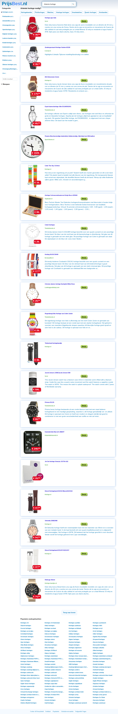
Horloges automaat (99, 703)
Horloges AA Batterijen (52, 623)
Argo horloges (49, 689)
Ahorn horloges (26, 639)
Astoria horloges (50, 700)
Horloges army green (100, 694)
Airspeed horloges (99, 639)
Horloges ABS (97, 625)
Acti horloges (73, 631)
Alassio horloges (98, 642)
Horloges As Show (99, 697)
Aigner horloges (74, 639)
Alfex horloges (49, 648)
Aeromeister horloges (52, 636)
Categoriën (6, 8)
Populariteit (56, 711)
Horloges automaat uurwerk (78, 703)
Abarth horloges (26, 625)
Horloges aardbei (74, 623)
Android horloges (98, 670)
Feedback (48, 711)
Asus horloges (73, 700)
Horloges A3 (25, 623)
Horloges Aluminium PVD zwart (55, 659)
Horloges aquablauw (75, 683)
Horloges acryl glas (27, 631)
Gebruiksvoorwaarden (67, 711)
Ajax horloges (25, 642)
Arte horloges (49, 697)
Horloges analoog (26, 667)
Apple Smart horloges (28, 683)
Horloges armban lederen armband (31, 694)
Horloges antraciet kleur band (102, 675)
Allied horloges (98, 650)
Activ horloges (97, 631)
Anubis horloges (98, 678)
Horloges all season (75, 650)
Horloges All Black (51, 650)
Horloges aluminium (51, 656)
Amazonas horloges (75, 661)
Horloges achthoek (75, 628)
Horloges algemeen (75, 648)
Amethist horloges (99, 661)
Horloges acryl (97, 628)
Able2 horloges (50, 625)
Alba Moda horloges (27, 645)
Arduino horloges (98, 686)
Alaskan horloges (74, 642)
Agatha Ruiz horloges (100, 636)
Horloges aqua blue (51, 683)
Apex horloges (25, 681)
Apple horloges (74, 681)
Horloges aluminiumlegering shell (103, 659)
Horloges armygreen (27, 697)
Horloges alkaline (98, 648)
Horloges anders (74, 670)
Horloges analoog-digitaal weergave (31, 670)
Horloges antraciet (51, 675)
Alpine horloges (98, 653)
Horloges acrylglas (51, 631)
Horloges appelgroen (51, 681)
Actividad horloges (27, 634)
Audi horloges (49, 703)
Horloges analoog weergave (102, 667)
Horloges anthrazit (51, 672)
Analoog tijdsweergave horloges (79, 667)
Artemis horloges (74, 697)
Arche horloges (74, 686)
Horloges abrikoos (75, 625)
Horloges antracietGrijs (76, 678)
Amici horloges (25, 664)
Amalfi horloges (50, 661)
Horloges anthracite (27, 672)
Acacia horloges (26, 628)
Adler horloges (97, 634)
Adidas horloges (74, 634)
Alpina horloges (74, 653)
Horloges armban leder (76, 692)
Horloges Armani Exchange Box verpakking (55, 692)
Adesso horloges (50, 634)
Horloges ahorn (50, 639)
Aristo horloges (74, 689)
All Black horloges (26, 650)
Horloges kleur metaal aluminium (79, 656)
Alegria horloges (74, 645)
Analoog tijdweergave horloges (55, 667)
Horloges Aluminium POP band (31, 659)
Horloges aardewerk (99, 623)
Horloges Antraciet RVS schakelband (55, 678)
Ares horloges (25, 689)
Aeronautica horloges (76, 636)
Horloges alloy (25, 653)
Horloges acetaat (50, 628)
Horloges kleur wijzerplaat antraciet (31, 675)
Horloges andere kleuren (53, 670)
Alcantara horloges (51, 645)
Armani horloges (98, 689)
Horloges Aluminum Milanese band (31, 661)
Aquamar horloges (99, 683)
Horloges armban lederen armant (103, 692)
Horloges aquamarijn (27, 686)
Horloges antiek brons (76, 672)
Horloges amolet (50, 664)
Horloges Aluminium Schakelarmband (79, 659)
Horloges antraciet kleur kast (30, 678)
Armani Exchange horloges (29, 692)
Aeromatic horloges (27, 636)
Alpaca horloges (50, 653)
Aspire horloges (26, 700)
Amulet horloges (98, 664)
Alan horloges (49, 642)
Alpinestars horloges (27, 656)
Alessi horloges (26, 648)
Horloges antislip (98, 672)
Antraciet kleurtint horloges (78, 675)
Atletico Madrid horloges (29, 703)
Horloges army (73, 694)
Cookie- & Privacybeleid (37, 711)
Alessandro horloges (99, 645)
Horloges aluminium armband (102, 656)
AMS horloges (73, 664)
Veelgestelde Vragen (80, 711)
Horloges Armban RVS (52, 694)
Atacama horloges (99, 700)
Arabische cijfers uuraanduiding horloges (55, 686)
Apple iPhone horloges (100, 681)
